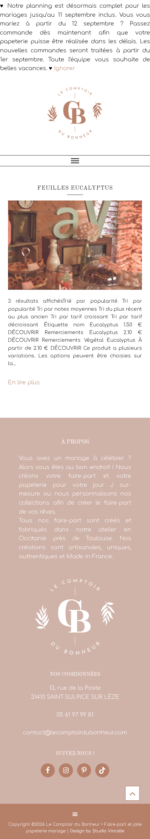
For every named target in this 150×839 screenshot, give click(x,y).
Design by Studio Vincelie (97, 831)
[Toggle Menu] (75, 160)
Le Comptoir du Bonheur (75, 116)
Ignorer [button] (64, 68)
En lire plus (24, 382)
